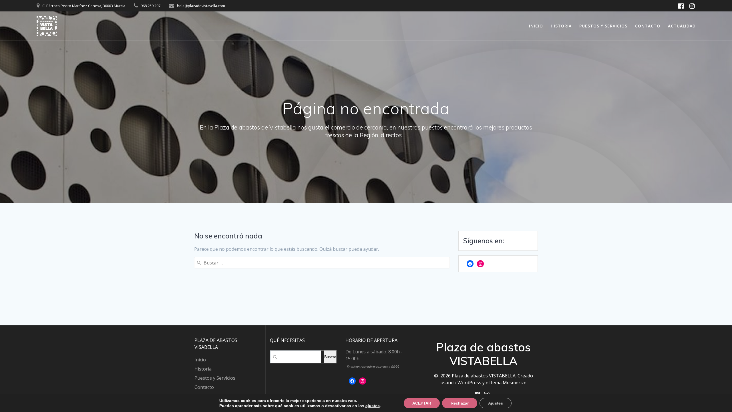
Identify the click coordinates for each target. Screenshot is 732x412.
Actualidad (682, 26)
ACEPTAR (421, 403)
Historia (561, 26)
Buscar (330, 357)
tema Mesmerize (508, 382)
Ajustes (495, 403)
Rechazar (460, 403)
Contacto (647, 26)
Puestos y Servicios (603, 26)
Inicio (536, 26)
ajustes (372, 405)
